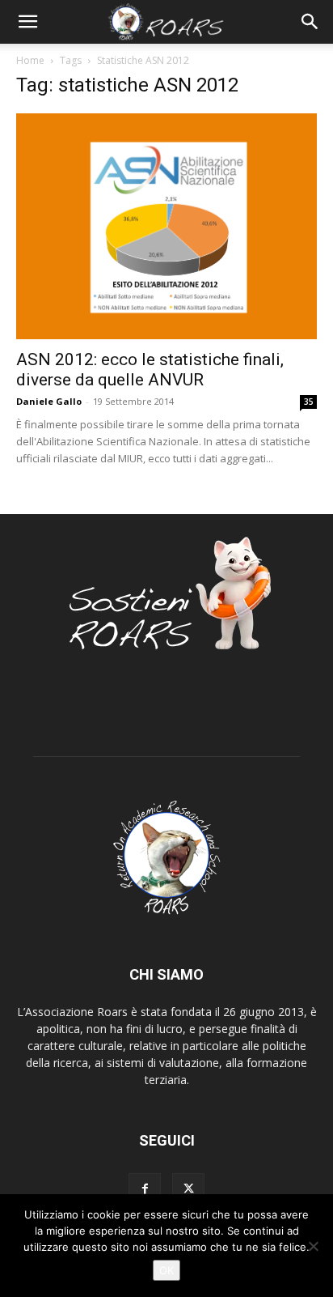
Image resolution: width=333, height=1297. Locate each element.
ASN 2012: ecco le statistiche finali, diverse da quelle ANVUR (150, 369)
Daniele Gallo (49, 401)
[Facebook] (145, 1189)
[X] (188, 1189)
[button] (27, 22)
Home (30, 60)
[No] (313, 1246)
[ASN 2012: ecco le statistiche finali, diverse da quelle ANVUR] (166, 226)
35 (309, 401)
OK (166, 1270)
